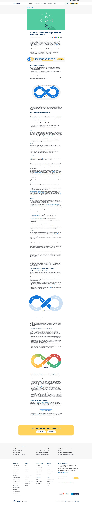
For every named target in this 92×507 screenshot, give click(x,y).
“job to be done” (43, 120)
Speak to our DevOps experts (38, 414)
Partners (48, 469)
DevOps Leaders (39, 483)
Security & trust (27, 483)
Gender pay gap (50, 481)
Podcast (26, 485)
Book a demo (51, 431)
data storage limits (50, 216)
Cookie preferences (50, 479)
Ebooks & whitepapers (29, 481)
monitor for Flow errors (35, 209)
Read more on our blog (63, 472)
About (48, 465)
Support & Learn (39, 463)
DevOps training (39, 467)
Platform (15, 463)
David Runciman (33, 37)
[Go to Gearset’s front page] (17, 501)
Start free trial (74, 3)
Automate (15, 475)
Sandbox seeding (16, 491)
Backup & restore (16, 487)
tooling (51, 287)
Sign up (76, 478)
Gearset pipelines (16, 452)
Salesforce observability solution (42, 452)
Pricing (26, 465)
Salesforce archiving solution (63, 450)
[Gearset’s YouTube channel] (78, 501)
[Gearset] (17, 3)
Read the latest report (46, 410)
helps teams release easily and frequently (44, 179)
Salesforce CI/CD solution (18, 450)
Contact (48, 474)
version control (46, 173)
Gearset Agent (16, 465)
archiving (54, 284)
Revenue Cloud (16, 493)
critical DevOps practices (53, 225)
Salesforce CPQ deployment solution (42, 454)
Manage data (15, 485)
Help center (38, 465)
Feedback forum (39, 481)
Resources (27, 473)
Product (27, 463)
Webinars (26, 479)
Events (37, 479)
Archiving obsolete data (42, 192)
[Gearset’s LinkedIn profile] (75, 501)
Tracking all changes (35, 215)
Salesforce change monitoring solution (43, 450)
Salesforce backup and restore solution (65, 448)
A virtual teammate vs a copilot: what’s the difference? (68, 468)
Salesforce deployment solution (19, 448)
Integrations (27, 469)
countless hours (54, 171)
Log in (67, 3)
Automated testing (16, 479)
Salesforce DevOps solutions (20, 446)
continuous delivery (37, 174)
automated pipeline (57, 173)
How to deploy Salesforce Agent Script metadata (67, 470)
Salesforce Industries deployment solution (66, 454)
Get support (38, 472)
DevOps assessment (39, 469)
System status (38, 474)
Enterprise (26, 467)
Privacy (48, 483)
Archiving (15, 489)
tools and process (38, 172)
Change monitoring (16, 481)
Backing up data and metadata (35, 191)
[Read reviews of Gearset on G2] (61, 494)
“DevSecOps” (56, 233)
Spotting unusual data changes (37, 218)
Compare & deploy (16, 467)
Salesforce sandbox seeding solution (65, 452)
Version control (16, 469)
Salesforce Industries (17, 495)
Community (38, 477)
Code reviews (15, 483)
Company (49, 463)
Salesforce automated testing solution (42, 448)
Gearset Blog (30, 7)
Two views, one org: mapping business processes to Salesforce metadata (67, 466)
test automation (56, 243)
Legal (48, 477)
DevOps (56, 44)
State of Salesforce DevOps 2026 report (48, 135)
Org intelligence (16, 472)
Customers (27, 477)
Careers (48, 467)
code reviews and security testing (39, 158)
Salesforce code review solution (19, 454)
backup (49, 284)
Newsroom (49, 472)
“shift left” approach (54, 330)
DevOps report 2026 (28, 475)
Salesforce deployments (48, 164)
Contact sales (41, 431)
